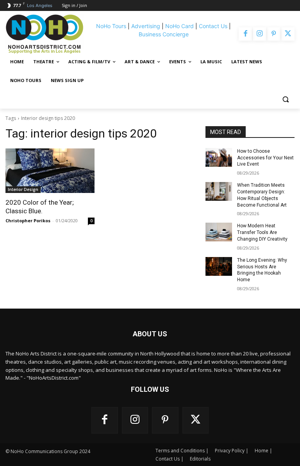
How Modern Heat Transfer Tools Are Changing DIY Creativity (262, 232)
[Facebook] (245, 34)
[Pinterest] (273, 34)
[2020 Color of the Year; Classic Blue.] (50, 170)
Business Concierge (164, 34)
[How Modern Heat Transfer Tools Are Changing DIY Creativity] (218, 232)
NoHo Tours (111, 26)
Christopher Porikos (27, 220)
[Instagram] (259, 34)
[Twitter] (288, 34)
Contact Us (213, 26)
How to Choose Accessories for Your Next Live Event (265, 157)
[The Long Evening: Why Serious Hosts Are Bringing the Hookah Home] (218, 266)
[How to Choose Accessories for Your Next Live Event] (218, 157)
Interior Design (23, 189)
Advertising (145, 26)
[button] (285, 99)
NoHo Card (179, 26)
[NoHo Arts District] (48, 34)
